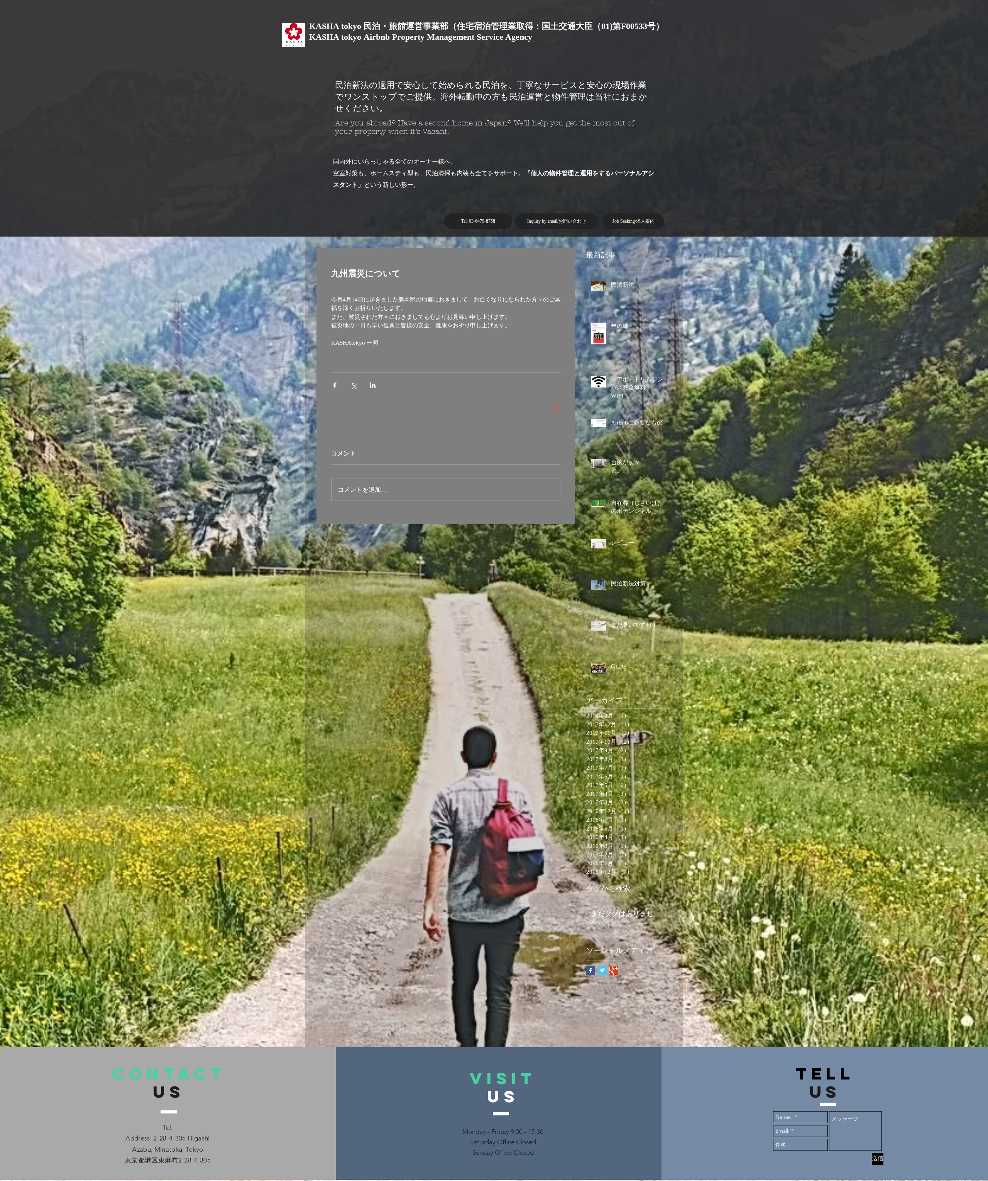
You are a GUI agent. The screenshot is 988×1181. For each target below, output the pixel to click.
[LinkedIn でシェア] (372, 385)
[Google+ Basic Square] (613, 970)
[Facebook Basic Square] (590, 970)
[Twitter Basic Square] (602, 970)
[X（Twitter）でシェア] (353, 385)
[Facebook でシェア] (334, 385)
